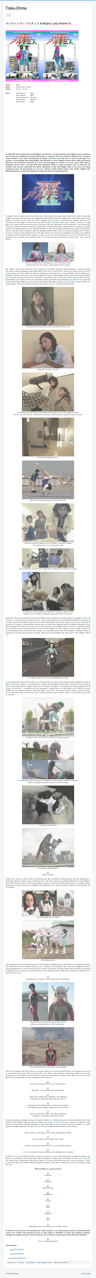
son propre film (73, 1162)
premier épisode (56, 1022)
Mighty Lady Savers (49, 158)
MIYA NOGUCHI (18, 1249)
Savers (48, 1024)
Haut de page (85, 1273)
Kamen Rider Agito (82, 622)
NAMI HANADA (18, 1254)
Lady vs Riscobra (53, 222)
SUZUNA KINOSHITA (18, 1258)
